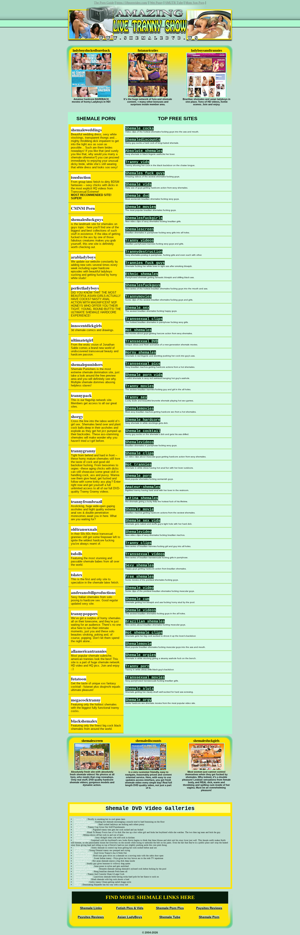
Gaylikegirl (79, 863)
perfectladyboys (85, 288)
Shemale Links (91, 908)
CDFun (77, 884)
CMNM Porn (83, 208)
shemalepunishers (87, 364)
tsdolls (76, 553)
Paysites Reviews (209, 908)
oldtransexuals (84, 529)
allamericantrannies (89, 651)
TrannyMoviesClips (84, 837)
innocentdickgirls (86, 325)
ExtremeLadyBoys (83, 866)
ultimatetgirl (82, 340)
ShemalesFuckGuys (84, 821)
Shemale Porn (209, 917)
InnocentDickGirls (83, 858)
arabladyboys (83, 257)
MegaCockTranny (83, 871)
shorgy (77, 416)
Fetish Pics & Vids (129, 908)
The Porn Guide (104, 2)
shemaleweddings (86, 130)
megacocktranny (86, 700)
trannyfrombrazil (86, 501)
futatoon (78, 679)
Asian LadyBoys (129, 917)
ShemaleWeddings (83, 876)
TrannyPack (80, 819)
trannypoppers (84, 613)
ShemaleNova (81, 882)
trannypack (81, 395)
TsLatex (78, 835)
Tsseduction (80, 832)
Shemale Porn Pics (170, 908)
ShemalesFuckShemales (86, 868)
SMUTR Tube (174, 2)
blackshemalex (84, 721)
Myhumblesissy (82, 840)
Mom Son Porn (194, 2)
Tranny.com (80, 874)
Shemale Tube (169, 917)
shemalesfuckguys (87, 219)
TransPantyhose (82, 847)
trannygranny (83, 451)
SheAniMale (80, 827)
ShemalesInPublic (83, 855)
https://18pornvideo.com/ (132, 2)
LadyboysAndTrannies (85, 824)
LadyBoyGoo (81, 850)
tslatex (76, 575)
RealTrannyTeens (83, 829)
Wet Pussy (156, 2)
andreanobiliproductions (93, 592)
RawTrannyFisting (83, 853)
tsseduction (81, 177)
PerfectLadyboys (82, 860)
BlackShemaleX (82, 879)
